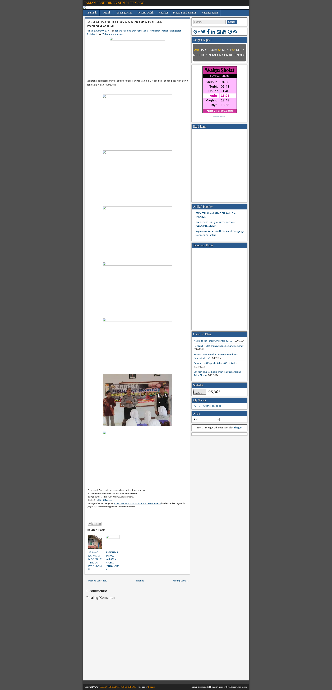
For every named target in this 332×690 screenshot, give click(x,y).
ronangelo (204, 687)
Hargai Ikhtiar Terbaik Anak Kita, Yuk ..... (213, 340)
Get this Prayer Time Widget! (219, 116)
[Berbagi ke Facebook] (100, 524)
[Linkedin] (213, 32)
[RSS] (235, 32)
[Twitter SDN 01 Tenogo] (203, 32)
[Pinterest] (230, 32)
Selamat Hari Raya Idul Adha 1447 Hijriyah (214, 363)
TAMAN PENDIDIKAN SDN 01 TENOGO (114, 3)
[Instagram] (219, 32)
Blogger (238, 427)
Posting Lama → (181, 580)
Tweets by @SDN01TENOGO (207, 406)
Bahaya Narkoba (123, 30)
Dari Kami (137, 30)
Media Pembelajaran (184, 12)
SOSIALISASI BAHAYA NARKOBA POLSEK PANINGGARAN (125, 24)
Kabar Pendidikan (151, 30)
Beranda (92, 12)
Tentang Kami (124, 12)
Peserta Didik (145, 12)
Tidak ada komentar (112, 34)
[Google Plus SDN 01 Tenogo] (196, 32)
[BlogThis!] (93, 524)
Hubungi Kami (210, 12)
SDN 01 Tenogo (105, 500)
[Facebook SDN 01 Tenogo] (208, 32)
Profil (106, 12)
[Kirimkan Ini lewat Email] (90, 524)
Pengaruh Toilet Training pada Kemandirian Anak (218, 345)
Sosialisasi (92, 34)
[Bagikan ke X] (96, 524)
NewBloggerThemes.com (236, 687)
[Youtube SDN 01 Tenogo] (224, 32)
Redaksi (163, 12)
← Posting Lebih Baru (96, 580)
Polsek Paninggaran (172, 30)
